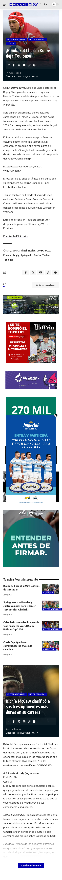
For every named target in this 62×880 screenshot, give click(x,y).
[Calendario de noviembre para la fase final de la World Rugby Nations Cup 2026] (50, 626)
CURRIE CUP (49, 649)
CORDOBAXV (43, 250)
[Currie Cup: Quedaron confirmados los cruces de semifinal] (50, 646)
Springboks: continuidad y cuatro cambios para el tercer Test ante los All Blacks (19, 606)
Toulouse (8, 259)
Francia (7, 255)
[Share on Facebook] (13, 65)
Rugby (16, 255)
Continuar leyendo (31, 865)
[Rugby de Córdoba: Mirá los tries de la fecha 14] (50, 589)
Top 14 (37, 255)
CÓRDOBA (48, 593)
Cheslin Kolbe (28, 250)
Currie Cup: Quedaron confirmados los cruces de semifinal (17, 646)
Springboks (27, 255)
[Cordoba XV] (23, 4)
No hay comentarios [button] (47, 285)
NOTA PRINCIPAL (37, 40)
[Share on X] (19, 65)
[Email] (24, 65)
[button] (6, 4)
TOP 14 (10, 44)
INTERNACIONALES (16, 40)
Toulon (46, 255)
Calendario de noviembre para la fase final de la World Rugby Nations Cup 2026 (21, 626)
